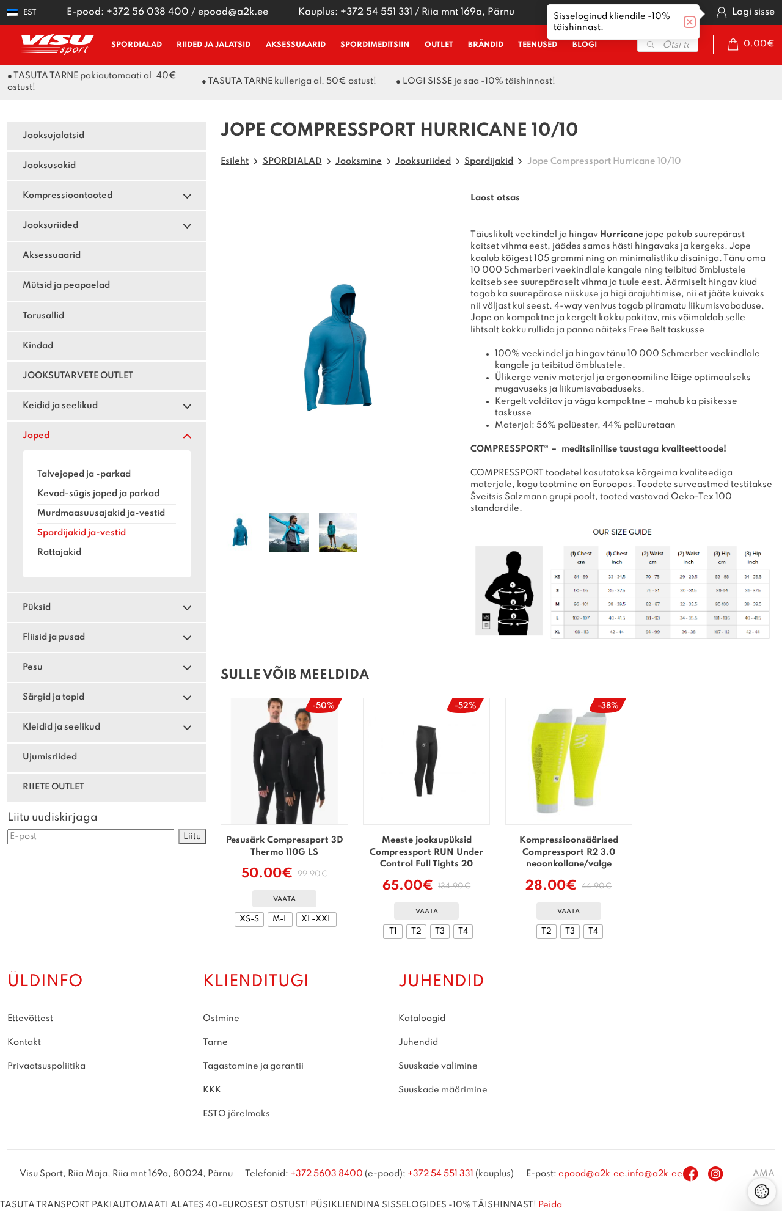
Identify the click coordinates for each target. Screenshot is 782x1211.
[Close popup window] (690, 22)
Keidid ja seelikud (60, 405)
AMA (764, 1173)
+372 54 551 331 (376, 12)
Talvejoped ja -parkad (84, 474)
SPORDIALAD (136, 45)
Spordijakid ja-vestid (81, 533)
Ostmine (221, 1018)
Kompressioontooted (67, 195)
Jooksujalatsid (53, 135)
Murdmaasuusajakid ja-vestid (101, 513)
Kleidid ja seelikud (61, 727)
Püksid (37, 607)
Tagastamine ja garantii (253, 1065)
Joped (36, 435)
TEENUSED (537, 45)
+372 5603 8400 (326, 1173)
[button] (22, 12)
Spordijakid (488, 161)
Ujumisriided (50, 757)
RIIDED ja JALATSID (213, 45)
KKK (212, 1089)
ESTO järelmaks (236, 1113)
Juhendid (418, 1041)
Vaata (284, 899)
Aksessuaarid (52, 255)
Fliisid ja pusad (54, 637)
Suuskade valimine (438, 1065)
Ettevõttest (30, 1018)
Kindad (38, 346)
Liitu (192, 836)
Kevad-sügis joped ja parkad (98, 493)
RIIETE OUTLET (53, 787)
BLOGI (584, 45)
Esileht (235, 161)
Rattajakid (59, 552)
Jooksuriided (50, 225)
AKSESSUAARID (296, 45)
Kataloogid (421, 1018)
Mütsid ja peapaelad (66, 285)
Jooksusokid (49, 165)
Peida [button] (550, 1205)
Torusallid (43, 316)
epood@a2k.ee (233, 12)
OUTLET (439, 45)
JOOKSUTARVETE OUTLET (78, 375)
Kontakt (24, 1041)
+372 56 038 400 (147, 12)
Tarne (215, 1041)
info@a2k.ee (654, 1173)
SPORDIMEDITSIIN (374, 45)
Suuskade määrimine (443, 1089)
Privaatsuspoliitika (46, 1065)
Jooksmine (358, 161)
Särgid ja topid (53, 697)
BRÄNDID (485, 45)
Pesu (33, 667)
